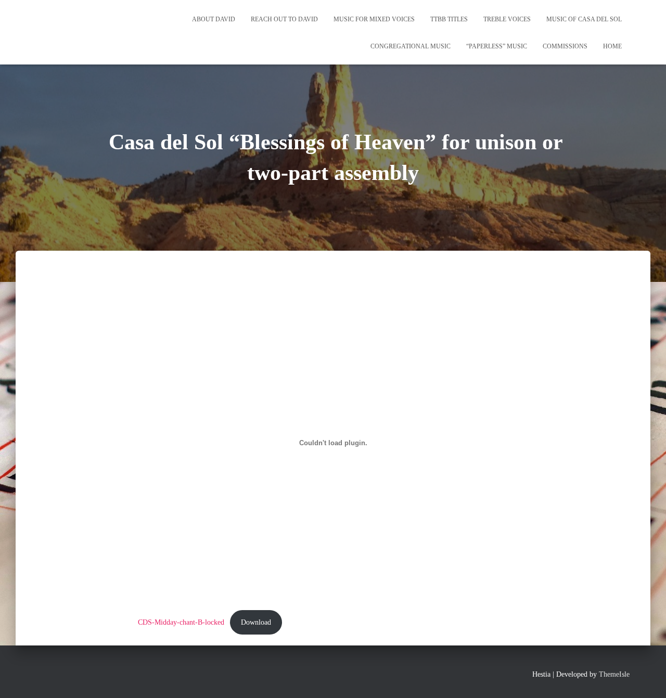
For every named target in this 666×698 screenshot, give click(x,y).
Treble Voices (507, 19)
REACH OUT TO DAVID (284, 19)
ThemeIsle (614, 674)
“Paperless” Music (496, 46)
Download (256, 622)
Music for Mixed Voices (374, 19)
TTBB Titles (449, 19)
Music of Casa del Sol (584, 19)
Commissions (565, 46)
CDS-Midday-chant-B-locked (181, 622)
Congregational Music (410, 46)
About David (213, 19)
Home (612, 46)
